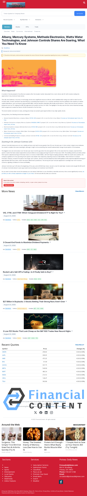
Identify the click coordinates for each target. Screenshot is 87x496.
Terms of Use (38, 491)
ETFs (27, 27)
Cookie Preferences (69, 491)
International (28, 31)
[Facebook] (41, 412)
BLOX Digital (31, 493)
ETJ (32, 249)
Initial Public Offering (22, 279)
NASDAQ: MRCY (36, 122)
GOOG (4, 365)
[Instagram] (51, 412)
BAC (3, 362)
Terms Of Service (64, 406)
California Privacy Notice (57, 491)
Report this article (9, 185)
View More (79, 191)
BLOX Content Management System (16, 493)
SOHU (33, 338)
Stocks (18, 27)
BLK (32, 219)
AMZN (4, 352)
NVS (45, 219)
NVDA (4, 375)
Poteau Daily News (15, 491)
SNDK (41, 308)
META (4, 368)
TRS (37, 338)
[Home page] (15, 4)
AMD (3, 358)
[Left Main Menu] (4, 2)
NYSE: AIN (33, 118)
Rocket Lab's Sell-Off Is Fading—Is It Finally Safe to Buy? (28, 272)
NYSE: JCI (39, 135)
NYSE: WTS (39, 131)
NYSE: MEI (34, 127)
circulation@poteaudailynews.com (71, 476)
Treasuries (37, 31)
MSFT (4, 372)
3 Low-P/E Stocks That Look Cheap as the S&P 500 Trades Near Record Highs (38, 331)
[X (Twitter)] (35, 412)
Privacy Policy (49, 406)
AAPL (4, 355)
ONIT (29, 338)
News (12, 31)
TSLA (3, 381)
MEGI (35, 249)
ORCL (4, 378)
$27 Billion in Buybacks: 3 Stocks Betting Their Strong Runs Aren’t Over (35, 301)
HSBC (35, 219)
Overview (7, 31)
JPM (42, 219)
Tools (36, 27)
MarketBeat (8, 219)
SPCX (39, 279)
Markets (7, 27)
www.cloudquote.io (59, 402)
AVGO (28, 219)
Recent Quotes (8, 19)
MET (35, 308)
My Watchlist (24, 19)
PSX (38, 308)
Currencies (19, 31)
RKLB (35, 279)
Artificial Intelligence (22, 308)
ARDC (28, 249)
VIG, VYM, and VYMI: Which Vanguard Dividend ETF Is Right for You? (34, 213)
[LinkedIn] (46, 412)
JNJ (39, 219)
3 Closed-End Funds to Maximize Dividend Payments (27, 242)
